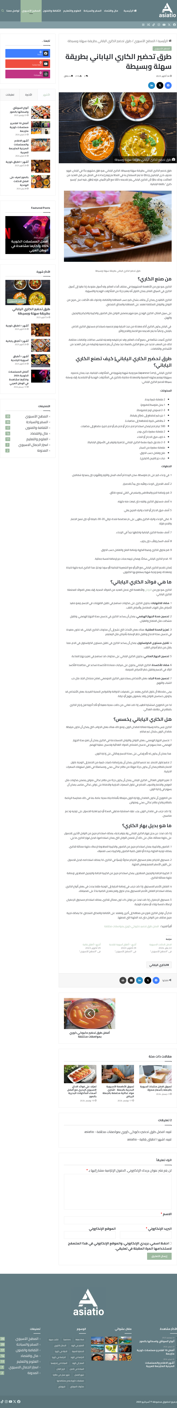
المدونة (42, 450)
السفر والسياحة (92, 10)
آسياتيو (146, 1402)
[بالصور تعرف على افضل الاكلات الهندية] (40, 181)
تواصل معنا (12, 10)
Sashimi (67, 1340)
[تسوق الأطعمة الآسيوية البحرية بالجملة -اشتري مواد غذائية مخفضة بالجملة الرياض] (118, 1074)
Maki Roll (80, 1340)
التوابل (148, 589)
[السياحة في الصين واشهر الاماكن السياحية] (125, 1340)
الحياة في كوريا (61, 1351)
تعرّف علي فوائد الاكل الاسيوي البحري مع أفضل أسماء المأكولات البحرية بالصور (81, 1091)
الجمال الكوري (60, 1345)
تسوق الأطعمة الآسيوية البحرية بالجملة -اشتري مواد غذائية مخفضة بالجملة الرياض (118, 1091)
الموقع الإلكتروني (102, 1228)
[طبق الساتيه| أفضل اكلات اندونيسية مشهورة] (125, 1348)
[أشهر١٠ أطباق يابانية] (40, 345)
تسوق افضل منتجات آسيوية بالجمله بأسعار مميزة (156, 1088)
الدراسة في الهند (77, 1357)
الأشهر (46, 94)
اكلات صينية (53, 1340)
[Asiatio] (167, 11)
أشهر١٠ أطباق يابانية (92, 944)
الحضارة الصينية (78, 1351)
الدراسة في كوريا (59, 1357)
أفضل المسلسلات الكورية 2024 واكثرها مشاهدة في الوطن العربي (29, 245)
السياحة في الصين (77, 1369)
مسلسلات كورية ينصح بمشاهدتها (70, 1381)
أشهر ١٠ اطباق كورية (17, 162)
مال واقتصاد (111, 10)
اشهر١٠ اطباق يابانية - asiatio (146, 1139)
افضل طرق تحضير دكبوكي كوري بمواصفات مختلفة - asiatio (124, 1132)
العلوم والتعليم (72, 10)
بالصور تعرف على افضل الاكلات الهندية (19, 181)
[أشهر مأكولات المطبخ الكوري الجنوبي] (97, 1357)
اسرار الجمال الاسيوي (33, 445)
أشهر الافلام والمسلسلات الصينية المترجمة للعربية (19, 146)
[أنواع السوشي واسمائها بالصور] (40, 112)
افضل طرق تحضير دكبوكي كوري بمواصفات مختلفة (131, 926)
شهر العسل (79, 1375)
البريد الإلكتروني (159, 1228)
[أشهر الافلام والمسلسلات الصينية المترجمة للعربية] (40, 145)
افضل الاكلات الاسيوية (160, 944)
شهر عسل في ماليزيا (61, 1375)
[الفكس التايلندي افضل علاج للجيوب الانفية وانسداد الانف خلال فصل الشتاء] (111, 1348)
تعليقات (10, 94)
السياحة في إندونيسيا (59, 1363)
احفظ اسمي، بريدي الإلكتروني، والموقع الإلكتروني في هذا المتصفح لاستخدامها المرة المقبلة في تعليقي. (120, 1245)
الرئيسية (129, 10)
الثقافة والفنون (52, 10)
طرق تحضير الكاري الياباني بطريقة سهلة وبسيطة (31, 311)
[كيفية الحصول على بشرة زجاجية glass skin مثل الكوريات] (111, 1357)
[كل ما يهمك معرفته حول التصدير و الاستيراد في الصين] (97, 1348)
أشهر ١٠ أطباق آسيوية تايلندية (122, 944)
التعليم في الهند (77, 1345)
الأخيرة (28, 94)
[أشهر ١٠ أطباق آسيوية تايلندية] (40, 360)
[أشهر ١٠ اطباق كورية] (40, 166)
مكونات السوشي (77, 1386)
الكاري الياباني (158, 964)
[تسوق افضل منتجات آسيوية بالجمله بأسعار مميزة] (155, 1074)
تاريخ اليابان (61, 1369)
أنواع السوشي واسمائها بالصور (19, 110)
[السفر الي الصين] (97, 1340)
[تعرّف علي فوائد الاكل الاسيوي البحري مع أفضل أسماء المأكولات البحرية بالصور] (80, 1074)
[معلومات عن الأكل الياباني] (111, 1340)
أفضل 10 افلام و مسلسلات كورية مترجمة (19, 127)
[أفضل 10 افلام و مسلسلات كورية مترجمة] (40, 127)
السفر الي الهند (78, 1363)
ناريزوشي (61, 1386)
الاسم (166, 1214)
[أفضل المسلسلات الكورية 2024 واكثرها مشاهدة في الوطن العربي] (40, 376)
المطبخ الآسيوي (31, 10)
